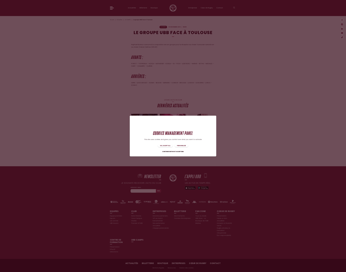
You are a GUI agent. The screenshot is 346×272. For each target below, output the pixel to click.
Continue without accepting (173, 151)
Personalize (181, 145)
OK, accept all (165, 145)
